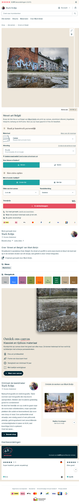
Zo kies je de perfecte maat (67, 146)
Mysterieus (6, 268)
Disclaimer (32, 489)
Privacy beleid (62, 489)
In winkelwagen (41, 206)
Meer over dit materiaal (68, 133)
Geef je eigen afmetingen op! (21, 156)
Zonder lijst (22, 182)
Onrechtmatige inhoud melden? (47, 489)
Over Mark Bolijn (36, 19)
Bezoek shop (6, 241)
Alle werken (6, 19)
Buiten (59, 165)
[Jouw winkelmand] (75, 8)
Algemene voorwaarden (19, 489)
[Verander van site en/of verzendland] (76, 2)
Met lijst (59, 182)
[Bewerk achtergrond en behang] (71, 34)
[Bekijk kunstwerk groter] (71, 30)
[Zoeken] (75, 13)
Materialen (24, 19)
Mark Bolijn (11, 8)
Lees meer (18, 241)
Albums (15, 19)
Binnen (22, 165)
